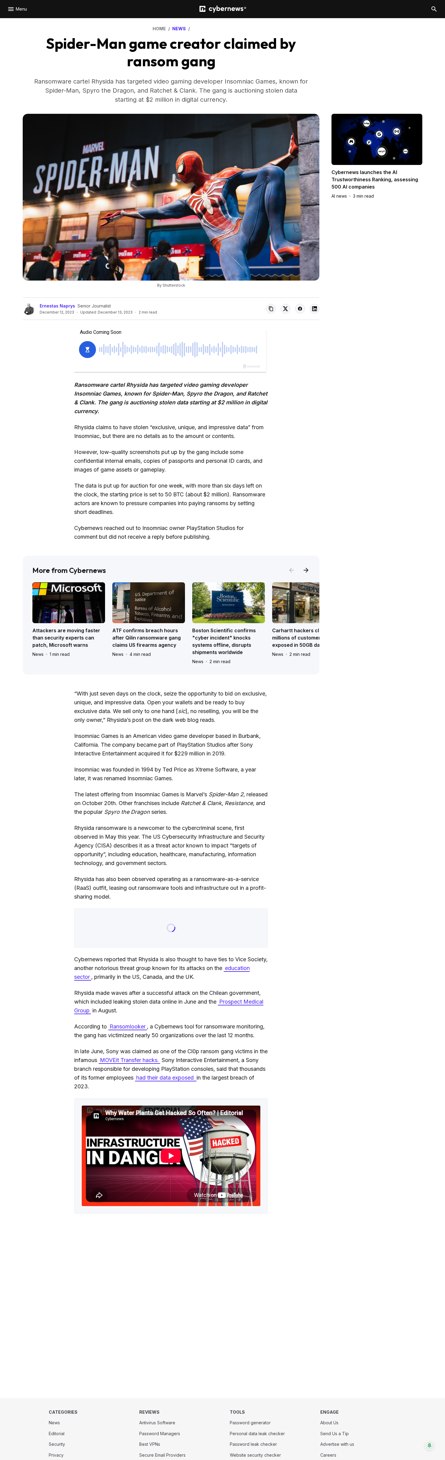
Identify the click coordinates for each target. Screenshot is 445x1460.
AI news (339, 196)
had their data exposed (165, 1077)
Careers (328, 1455)
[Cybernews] (222, 9)
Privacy (56, 1455)
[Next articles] (306, 570)
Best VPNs (149, 1444)
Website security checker (255, 1455)
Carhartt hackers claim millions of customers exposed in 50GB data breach (307, 637)
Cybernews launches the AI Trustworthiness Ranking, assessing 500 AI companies (374, 179)
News (38, 654)
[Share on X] (285, 309)
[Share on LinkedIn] (314, 309)
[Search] (434, 9)
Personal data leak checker (257, 1433)
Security (57, 1444)
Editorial (56, 1433)
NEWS (179, 28)
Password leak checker (253, 1444)
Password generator (250, 1422)
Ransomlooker (128, 1026)
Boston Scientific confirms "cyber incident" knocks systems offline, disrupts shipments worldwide (224, 641)
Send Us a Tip (334, 1433)
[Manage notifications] (429, 1445)
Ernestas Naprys (57, 305)
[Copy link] (271, 309)
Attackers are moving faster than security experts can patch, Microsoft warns (66, 637)
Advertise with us (337, 1444)
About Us (329, 1422)
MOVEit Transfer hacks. (129, 1060)
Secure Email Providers (162, 1455)
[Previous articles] (291, 570)
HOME (159, 28)
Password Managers (159, 1433)
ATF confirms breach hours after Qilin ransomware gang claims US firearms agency (146, 637)
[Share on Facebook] (300, 309)
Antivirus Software (157, 1422)
